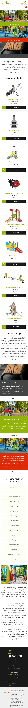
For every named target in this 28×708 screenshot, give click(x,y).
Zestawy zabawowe (14, 492)
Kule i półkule (14, 535)
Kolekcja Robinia (14, 511)
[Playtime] (8, 2)
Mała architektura (14, 544)
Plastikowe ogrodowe (14, 554)
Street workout (14, 530)
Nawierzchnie (14, 549)
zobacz (13, 398)
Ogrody (14, 540)
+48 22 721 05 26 (15, 674)
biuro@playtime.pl (16, 677)
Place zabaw (12, 683)
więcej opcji (23, 9)
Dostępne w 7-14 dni (14, 487)
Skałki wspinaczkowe (14, 520)
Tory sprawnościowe (14, 501)
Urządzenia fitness (14, 525)
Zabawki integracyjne (14, 506)
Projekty (14, 559)
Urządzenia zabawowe (14, 496)
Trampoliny (14, 516)
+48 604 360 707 (15, 676)
